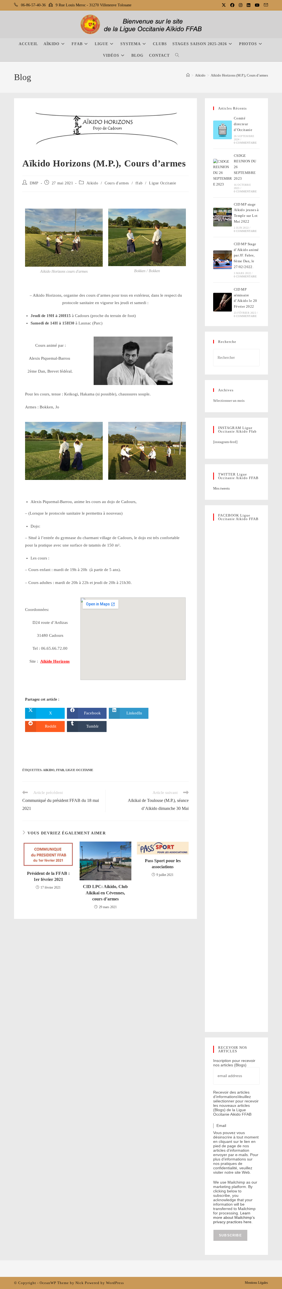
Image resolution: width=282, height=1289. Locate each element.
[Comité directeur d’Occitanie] (222, 130)
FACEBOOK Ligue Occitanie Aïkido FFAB (238, 517)
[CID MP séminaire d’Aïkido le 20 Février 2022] (222, 302)
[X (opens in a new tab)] (224, 5)
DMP (34, 183)
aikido (49, 770)
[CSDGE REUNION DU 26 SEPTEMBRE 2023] (222, 173)
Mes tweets (221, 488)
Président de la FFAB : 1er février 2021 (48, 876)
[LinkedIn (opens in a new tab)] (249, 5)
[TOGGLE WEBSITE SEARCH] (177, 55)
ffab (138, 183)
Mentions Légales (256, 1283)
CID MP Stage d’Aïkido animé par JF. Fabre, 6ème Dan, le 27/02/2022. (246, 255)
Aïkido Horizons (55, 661)
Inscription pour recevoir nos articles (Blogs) (234, 1062)
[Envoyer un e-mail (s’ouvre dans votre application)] (265, 5)
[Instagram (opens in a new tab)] (241, 5)
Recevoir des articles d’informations (231, 1094)
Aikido (92, 183)
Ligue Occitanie (162, 183)
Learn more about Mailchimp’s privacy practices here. (234, 1217)
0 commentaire (245, 142)
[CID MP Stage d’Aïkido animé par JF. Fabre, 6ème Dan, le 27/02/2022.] (222, 259)
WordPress (115, 1283)
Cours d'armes (117, 183)
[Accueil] (188, 75)
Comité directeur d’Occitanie (243, 124)
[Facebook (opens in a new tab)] (233, 5)
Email (221, 1125)
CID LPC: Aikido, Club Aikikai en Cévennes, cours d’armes (105, 892)
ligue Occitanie (79, 770)
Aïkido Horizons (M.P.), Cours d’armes (239, 75)
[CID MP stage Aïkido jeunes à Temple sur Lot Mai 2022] (222, 217)
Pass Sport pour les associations (163, 863)
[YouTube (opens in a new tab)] (257, 5)
